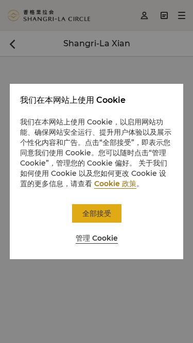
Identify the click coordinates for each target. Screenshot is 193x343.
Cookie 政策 (115, 183)
